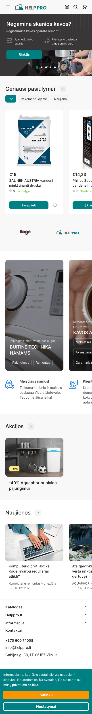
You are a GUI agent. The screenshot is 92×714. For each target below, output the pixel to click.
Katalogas (14, 607)
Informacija (14, 623)
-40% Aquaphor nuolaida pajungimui (33, 485)
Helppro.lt (13, 615)
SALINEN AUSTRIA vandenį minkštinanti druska (31, 183)
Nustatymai (46, 706)
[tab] (37, 67)
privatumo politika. (25, 685)
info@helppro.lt (18, 647)
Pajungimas (20, 362)
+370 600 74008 (19, 641)
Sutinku (46, 695)
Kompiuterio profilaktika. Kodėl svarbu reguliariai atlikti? (30, 571)
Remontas (43, 362)
